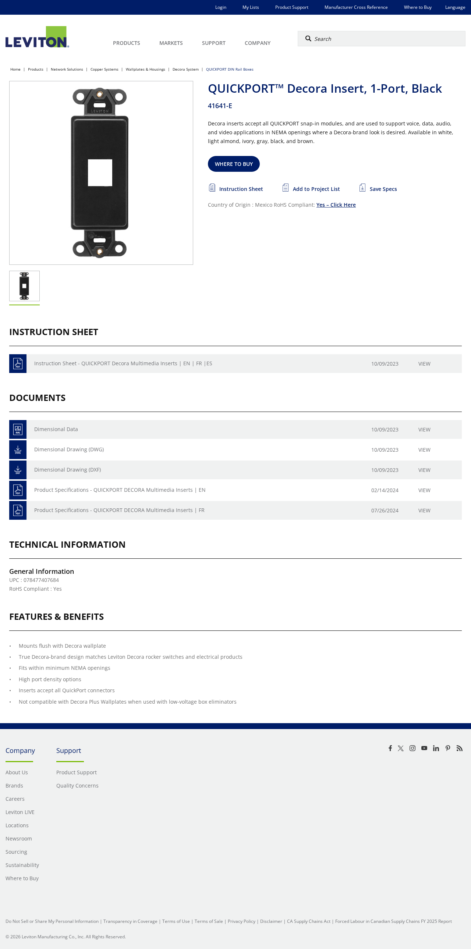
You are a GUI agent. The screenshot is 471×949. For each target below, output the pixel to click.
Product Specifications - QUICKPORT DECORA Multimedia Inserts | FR (119, 510)
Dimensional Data (56, 429)
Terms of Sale (209, 921)
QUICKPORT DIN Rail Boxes (230, 69)
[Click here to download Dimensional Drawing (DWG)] (17, 449)
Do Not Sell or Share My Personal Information (52, 921)
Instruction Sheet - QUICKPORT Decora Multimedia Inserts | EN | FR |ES (123, 363)
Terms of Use (176, 921)
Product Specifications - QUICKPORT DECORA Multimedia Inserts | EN (120, 489)
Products (35, 69)
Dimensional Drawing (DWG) (69, 449)
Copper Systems (104, 69)
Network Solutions (67, 69)
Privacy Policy (241, 921)
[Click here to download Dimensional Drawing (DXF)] (17, 470)
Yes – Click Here (336, 204)
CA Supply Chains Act (308, 921)
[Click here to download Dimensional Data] (17, 429)
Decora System (186, 69)
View (424, 363)
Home (15, 69)
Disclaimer (271, 921)
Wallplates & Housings (145, 69)
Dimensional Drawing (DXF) (67, 469)
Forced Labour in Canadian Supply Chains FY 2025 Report (393, 921)
